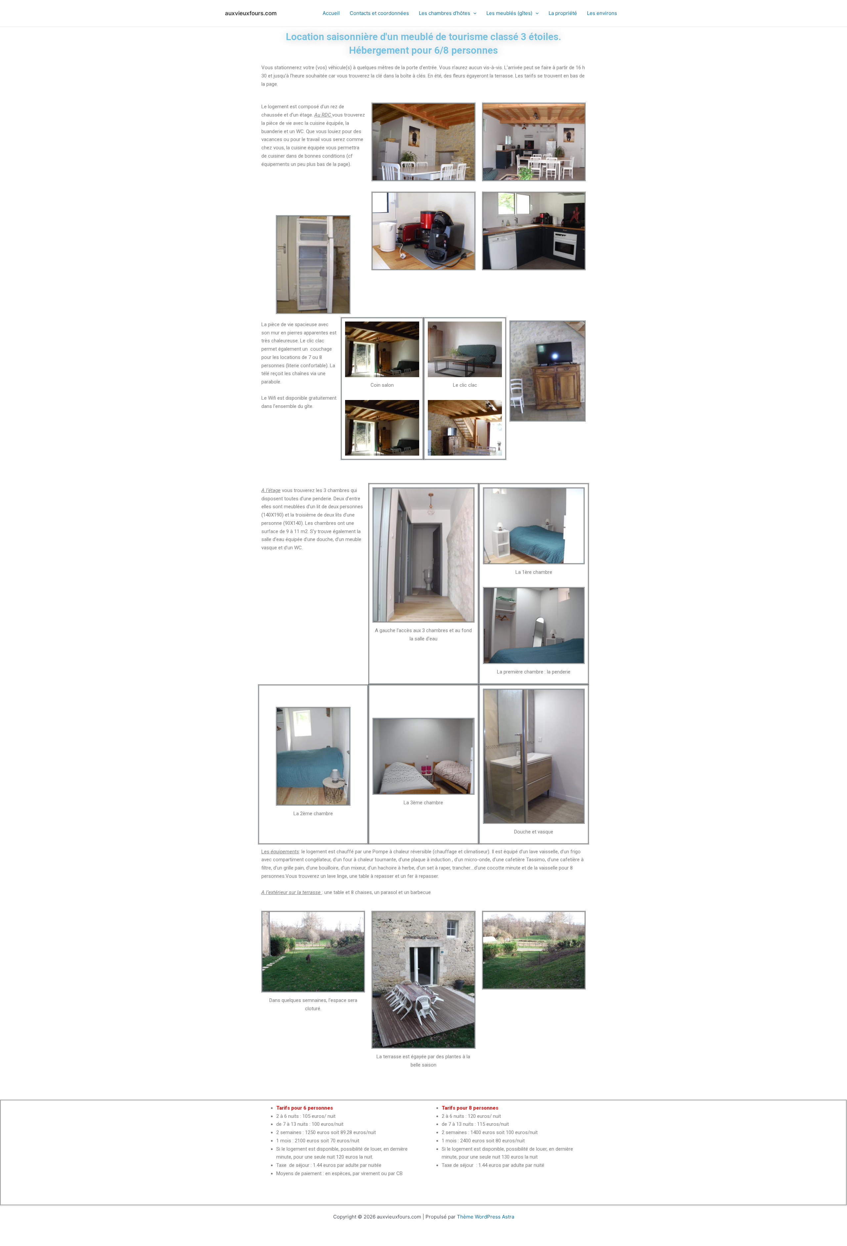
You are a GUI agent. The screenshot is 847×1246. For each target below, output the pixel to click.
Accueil (331, 13)
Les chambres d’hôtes (444, 13)
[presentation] (473, 13)
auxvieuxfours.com (251, 13)
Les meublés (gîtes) (509, 13)
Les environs (602, 13)
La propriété (563, 13)
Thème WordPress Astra (485, 1217)
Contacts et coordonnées (379, 13)
